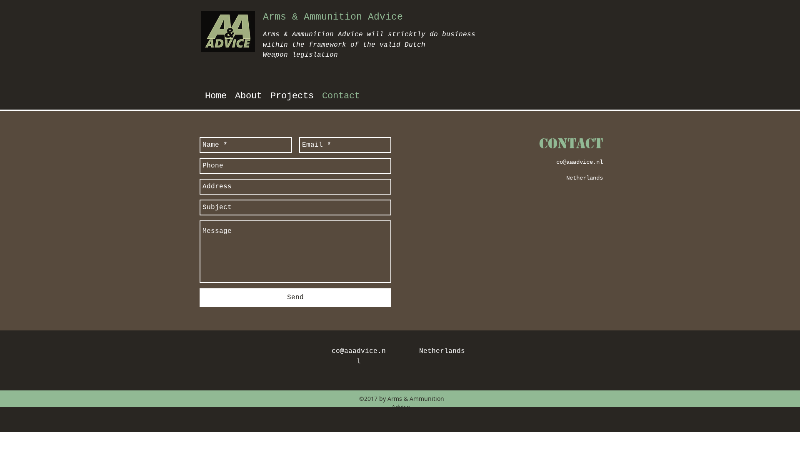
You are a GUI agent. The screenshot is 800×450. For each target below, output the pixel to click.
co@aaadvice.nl (579, 162)
